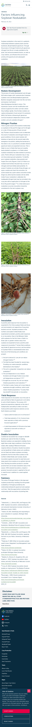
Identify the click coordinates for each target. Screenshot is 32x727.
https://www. (5, 570)
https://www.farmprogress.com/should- (12, 579)
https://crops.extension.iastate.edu (11, 548)
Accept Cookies (8, 711)
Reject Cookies (8, 721)
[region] (16, 708)
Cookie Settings (8, 716)
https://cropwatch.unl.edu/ (9, 563)
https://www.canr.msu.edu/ (9, 554)
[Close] (28, 690)
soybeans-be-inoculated (8, 582)
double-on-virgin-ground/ (20, 572)
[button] (3, 611)
